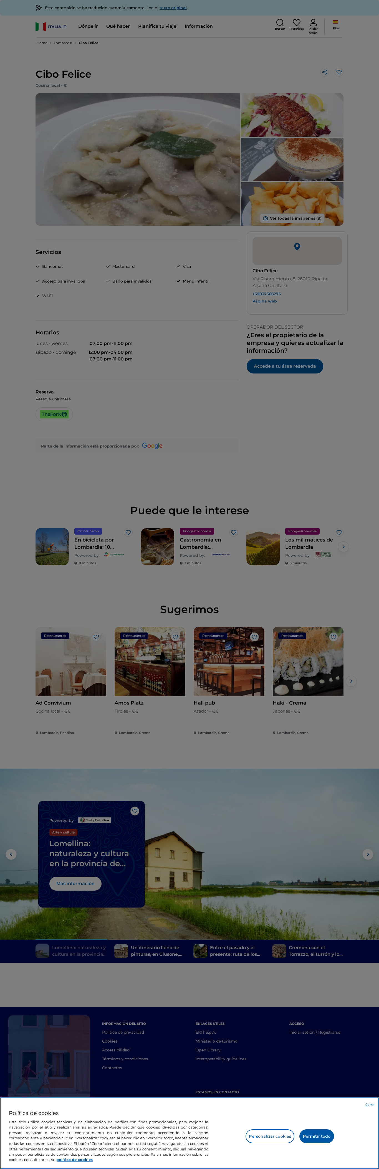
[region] (189, 1133)
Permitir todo (317, 1136)
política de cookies (74, 1159)
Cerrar (370, 1104)
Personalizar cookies (270, 1136)
